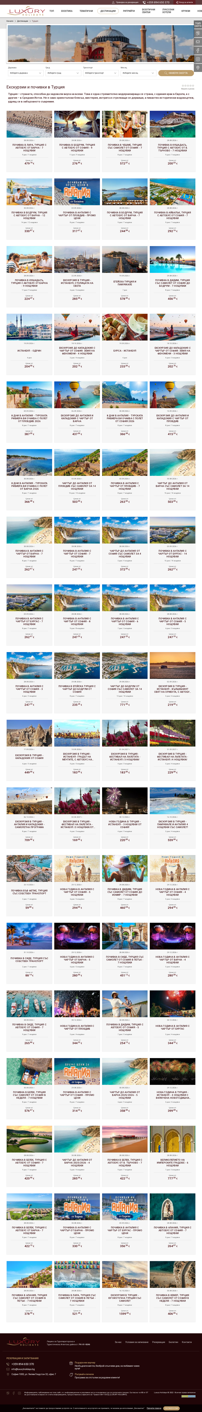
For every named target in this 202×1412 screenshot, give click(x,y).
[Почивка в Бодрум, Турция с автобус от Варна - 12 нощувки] (29, 209)
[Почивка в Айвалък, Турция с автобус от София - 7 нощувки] (173, 209)
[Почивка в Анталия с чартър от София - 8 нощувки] (77, 615)
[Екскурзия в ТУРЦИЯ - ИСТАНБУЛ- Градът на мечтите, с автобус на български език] (77, 750)
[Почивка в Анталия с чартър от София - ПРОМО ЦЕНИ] (77, 1088)
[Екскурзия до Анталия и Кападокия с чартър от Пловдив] (173, 412)
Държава (12, 68)
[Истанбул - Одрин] (29, 344)
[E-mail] (198, 42)
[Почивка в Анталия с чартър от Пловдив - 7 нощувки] (125, 479)
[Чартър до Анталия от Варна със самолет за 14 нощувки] (173, 479)
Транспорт (88, 68)
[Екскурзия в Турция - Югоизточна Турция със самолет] (125, 1291)
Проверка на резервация (127, 2)
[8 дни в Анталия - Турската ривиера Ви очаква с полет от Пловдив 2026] (29, 412)
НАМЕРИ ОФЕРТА (178, 73)
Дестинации (108, 11)
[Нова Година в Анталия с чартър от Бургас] (173, 1021)
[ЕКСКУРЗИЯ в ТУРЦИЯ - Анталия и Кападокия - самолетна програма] (29, 818)
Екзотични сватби (148, 11)
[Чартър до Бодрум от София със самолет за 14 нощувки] (125, 682)
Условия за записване (137, 1342)
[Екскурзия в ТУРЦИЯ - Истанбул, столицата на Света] (77, 276)
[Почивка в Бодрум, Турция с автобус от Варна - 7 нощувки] (125, 209)
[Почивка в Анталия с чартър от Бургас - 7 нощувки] (29, 615)
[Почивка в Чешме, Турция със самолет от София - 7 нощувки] (125, 141)
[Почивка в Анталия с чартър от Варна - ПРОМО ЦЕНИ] (77, 1224)
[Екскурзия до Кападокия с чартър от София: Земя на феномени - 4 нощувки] (77, 344)
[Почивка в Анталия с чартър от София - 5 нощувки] (173, 615)
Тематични (86, 11)
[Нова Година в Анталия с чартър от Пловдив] (77, 1021)
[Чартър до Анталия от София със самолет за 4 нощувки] (125, 547)
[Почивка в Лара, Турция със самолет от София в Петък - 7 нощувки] (77, 1291)
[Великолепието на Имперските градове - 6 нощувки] (173, 1156)
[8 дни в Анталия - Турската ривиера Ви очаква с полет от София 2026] (125, 412)
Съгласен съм (171, 1408)
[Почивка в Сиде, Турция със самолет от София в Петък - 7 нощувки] (125, 953)
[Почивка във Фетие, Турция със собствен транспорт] (29, 885)
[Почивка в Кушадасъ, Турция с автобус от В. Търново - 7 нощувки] (173, 141)
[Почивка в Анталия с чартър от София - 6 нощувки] (125, 615)
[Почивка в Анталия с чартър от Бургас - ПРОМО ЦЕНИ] (125, 1224)
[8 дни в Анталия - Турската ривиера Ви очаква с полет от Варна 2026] (29, 479)
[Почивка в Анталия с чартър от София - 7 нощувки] (77, 547)
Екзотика (66, 11)
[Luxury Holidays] (25, 11)
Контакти (187, 1342)
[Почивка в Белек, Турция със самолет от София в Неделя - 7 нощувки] (29, 1088)
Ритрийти (129, 11)
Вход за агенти (186, 2)
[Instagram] (19, 1393)
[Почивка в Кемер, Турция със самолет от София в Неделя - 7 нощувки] (173, 1291)
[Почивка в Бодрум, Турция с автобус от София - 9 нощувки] (77, 141)
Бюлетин (173, 1342)
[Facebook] (14, 1393)
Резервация (158, 1342)
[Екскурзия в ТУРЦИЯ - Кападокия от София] (29, 750)
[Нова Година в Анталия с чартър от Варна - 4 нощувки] (173, 953)
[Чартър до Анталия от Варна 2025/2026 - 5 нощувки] (125, 1088)
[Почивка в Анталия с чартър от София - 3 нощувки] (29, 682)
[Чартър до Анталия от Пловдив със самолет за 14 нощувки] (77, 479)
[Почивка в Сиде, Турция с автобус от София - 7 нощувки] (29, 1021)
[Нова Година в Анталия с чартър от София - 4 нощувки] (173, 885)
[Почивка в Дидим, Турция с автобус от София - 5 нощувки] (125, 1021)
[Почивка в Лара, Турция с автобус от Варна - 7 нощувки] (29, 141)
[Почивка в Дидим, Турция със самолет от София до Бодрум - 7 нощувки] (173, 276)
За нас (118, 1342)
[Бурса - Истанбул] (125, 344)
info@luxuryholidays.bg (23, 1369)
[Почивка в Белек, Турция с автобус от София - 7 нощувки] (29, 1156)
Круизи (185, 11)
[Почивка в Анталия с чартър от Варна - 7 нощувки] (29, 547)
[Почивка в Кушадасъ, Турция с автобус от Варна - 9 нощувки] (29, 276)
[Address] (198, 68)
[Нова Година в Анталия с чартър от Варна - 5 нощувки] (77, 953)
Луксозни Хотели (168, 11)
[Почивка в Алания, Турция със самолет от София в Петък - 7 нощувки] (29, 1291)
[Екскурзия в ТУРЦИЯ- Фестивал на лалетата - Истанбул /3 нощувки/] (125, 750)
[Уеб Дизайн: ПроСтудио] (188, 1396)
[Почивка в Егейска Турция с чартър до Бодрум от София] (77, 682)
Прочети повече (154, 1408)
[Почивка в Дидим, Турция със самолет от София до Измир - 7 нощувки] (125, 885)
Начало (9, 21)
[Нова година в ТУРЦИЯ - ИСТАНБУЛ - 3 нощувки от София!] (125, 818)
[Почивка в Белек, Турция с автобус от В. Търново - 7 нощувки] (125, 1156)
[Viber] (7, 1393)
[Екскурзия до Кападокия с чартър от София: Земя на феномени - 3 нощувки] (173, 344)
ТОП (52, 11)
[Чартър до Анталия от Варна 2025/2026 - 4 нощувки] (77, 1156)
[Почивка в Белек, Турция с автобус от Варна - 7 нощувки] (29, 1224)
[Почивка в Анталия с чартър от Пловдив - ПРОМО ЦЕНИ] (77, 209)
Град (48, 68)
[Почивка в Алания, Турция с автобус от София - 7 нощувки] (173, 1224)
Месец (124, 68)
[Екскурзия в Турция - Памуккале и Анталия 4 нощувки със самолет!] (173, 818)
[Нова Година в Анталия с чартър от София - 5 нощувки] (77, 885)
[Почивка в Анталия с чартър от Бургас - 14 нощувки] (173, 547)
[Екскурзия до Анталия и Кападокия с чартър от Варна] (77, 412)
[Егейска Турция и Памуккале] (125, 276)
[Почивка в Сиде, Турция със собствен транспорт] (29, 953)
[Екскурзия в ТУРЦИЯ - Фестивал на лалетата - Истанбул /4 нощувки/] (173, 750)
